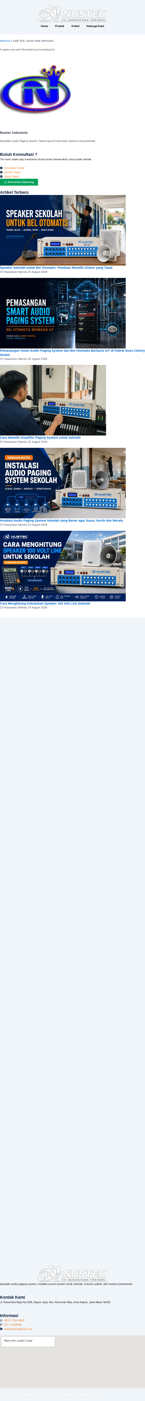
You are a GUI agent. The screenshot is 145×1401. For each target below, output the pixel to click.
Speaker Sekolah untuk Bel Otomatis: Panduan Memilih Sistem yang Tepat (56, 267)
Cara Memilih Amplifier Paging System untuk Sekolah (40, 437)
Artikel (75, 26)
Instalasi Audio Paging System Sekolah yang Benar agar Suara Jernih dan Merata (61, 520)
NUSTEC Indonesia (22, 1394)
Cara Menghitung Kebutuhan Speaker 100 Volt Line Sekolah (45, 603)
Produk (59, 26)
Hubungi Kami (95, 26)
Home (44, 26)
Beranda (5, 40)
